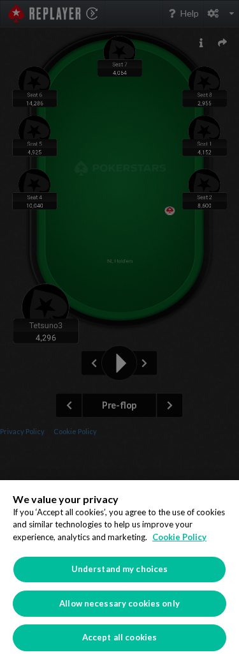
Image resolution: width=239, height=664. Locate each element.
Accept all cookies (119, 637)
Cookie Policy (179, 537)
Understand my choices (119, 569)
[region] (119, 572)
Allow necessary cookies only (119, 603)
